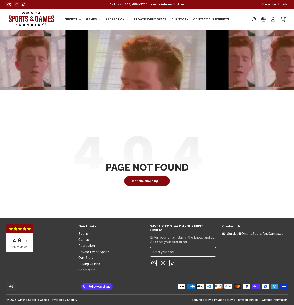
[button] (254, 19)
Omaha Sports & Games (33, 299)
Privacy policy (223, 299)
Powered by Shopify (63, 299)
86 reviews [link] (19, 247)
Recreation (115, 19)
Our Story (86, 258)
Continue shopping (144, 181)
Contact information (275, 299)
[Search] (254, 19)
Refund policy (201, 299)
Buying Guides (89, 264)
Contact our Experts (274, 4)
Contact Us (86, 270)
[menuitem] (111, 233)
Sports (71, 19)
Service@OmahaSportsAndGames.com (256, 234)
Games (91, 19)
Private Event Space (93, 252)
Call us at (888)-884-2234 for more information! (144, 4)
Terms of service (247, 299)
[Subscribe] (210, 252)
